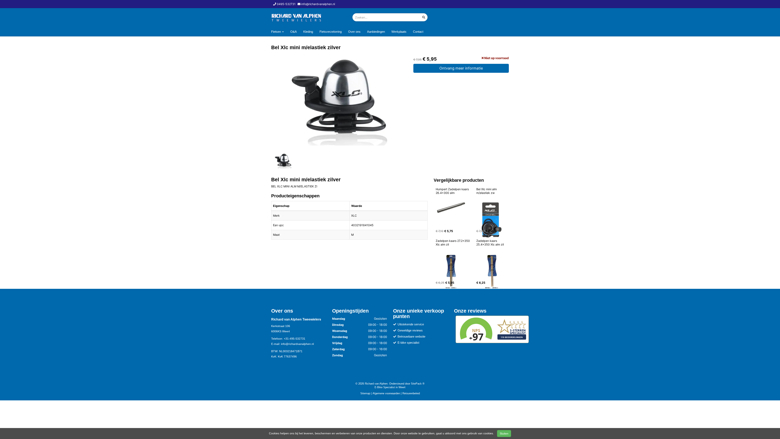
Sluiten (504, 433)
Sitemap (365, 393)
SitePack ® (418, 383)
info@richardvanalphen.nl (297, 344)
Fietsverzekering (331, 31)
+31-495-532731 (294, 338)
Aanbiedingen (376, 31)
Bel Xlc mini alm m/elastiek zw (487, 191)
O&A (293, 31)
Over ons (354, 31)
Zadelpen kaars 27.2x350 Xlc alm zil (453, 242)
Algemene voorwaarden (386, 393)
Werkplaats (398, 31)
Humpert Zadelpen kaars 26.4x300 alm (453, 191)
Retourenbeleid (411, 393)
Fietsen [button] (276, 31)
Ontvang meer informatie (461, 68)
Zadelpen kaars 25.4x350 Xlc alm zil (490, 242)
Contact (418, 31)
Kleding (308, 31)
